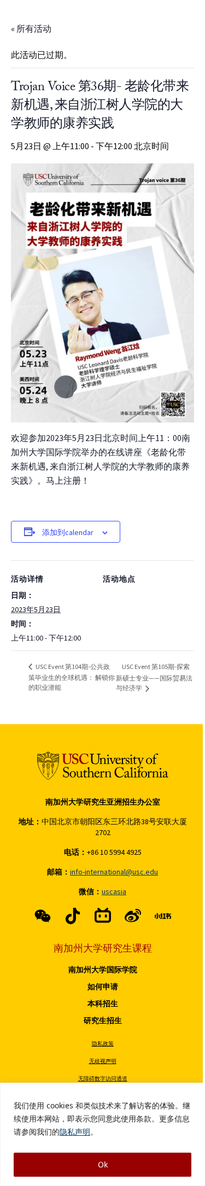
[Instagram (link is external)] (103, 916)
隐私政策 (103, 1043)
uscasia (114, 891)
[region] (102, 1134)
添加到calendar (67, 532)
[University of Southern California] (102, 765)
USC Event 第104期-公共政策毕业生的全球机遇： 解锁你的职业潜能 (71, 676)
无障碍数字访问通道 (102, 1078)
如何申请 (102, 986)
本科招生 (102, 1003)
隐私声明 (75, 1131)
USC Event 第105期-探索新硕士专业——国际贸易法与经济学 (154, 677)
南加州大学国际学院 (102, 969)
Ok (103, 1164)
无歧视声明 (102, 1061)
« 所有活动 (31, 28)
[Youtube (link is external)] (133, 916)
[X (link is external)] (73, 916)
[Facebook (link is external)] (42, 916)
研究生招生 (103, 1020)
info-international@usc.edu (114, 872)
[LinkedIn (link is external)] (163, 916)
